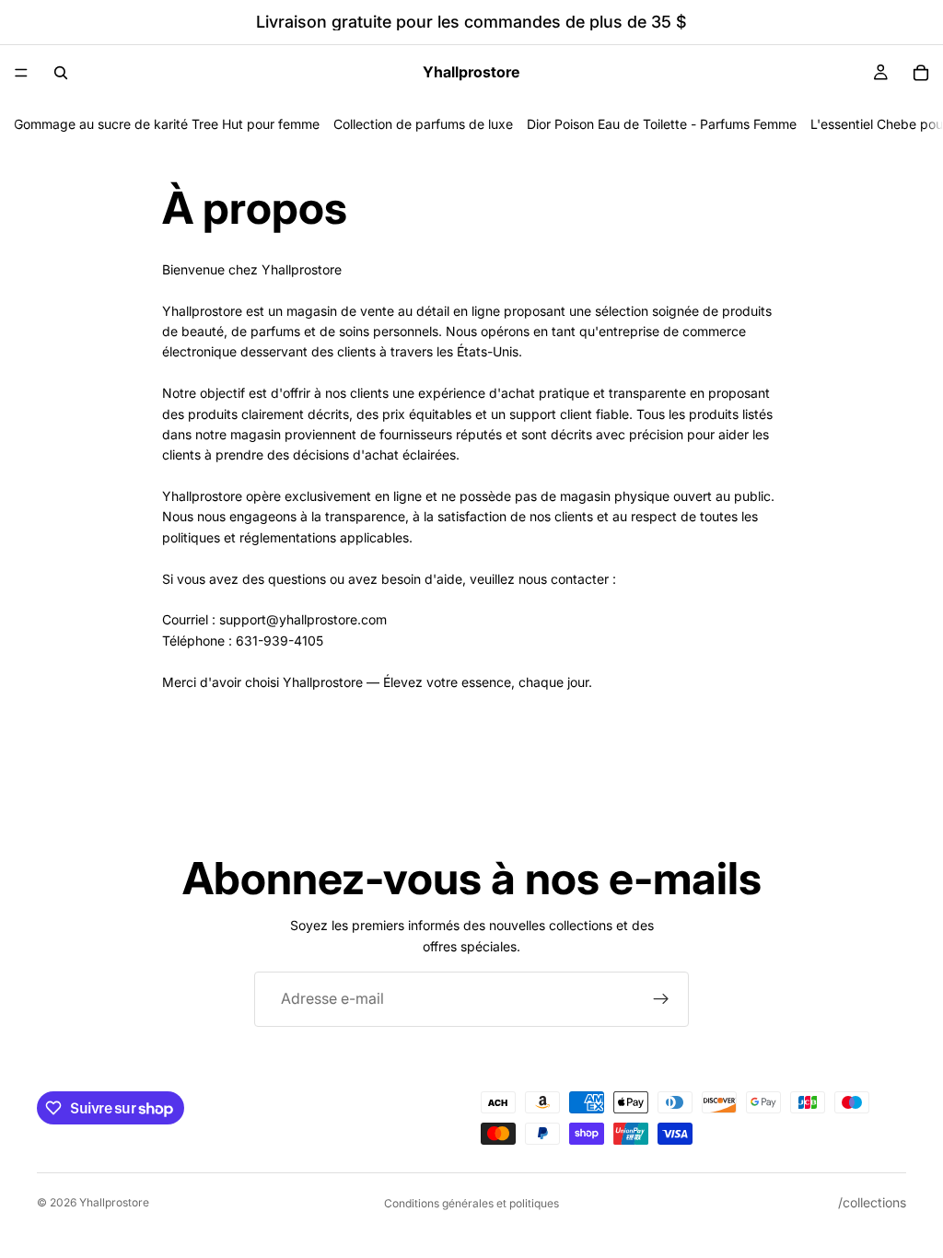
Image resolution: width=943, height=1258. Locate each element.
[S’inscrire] (661, 999)
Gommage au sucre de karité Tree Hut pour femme (167, 124)
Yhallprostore (114, 1202)
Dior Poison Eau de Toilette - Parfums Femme (662, 124)
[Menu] (21, 73)
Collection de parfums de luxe (423, 124)
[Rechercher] (61, 72)
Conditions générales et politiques (471, 1203)
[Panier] (921, 72)
